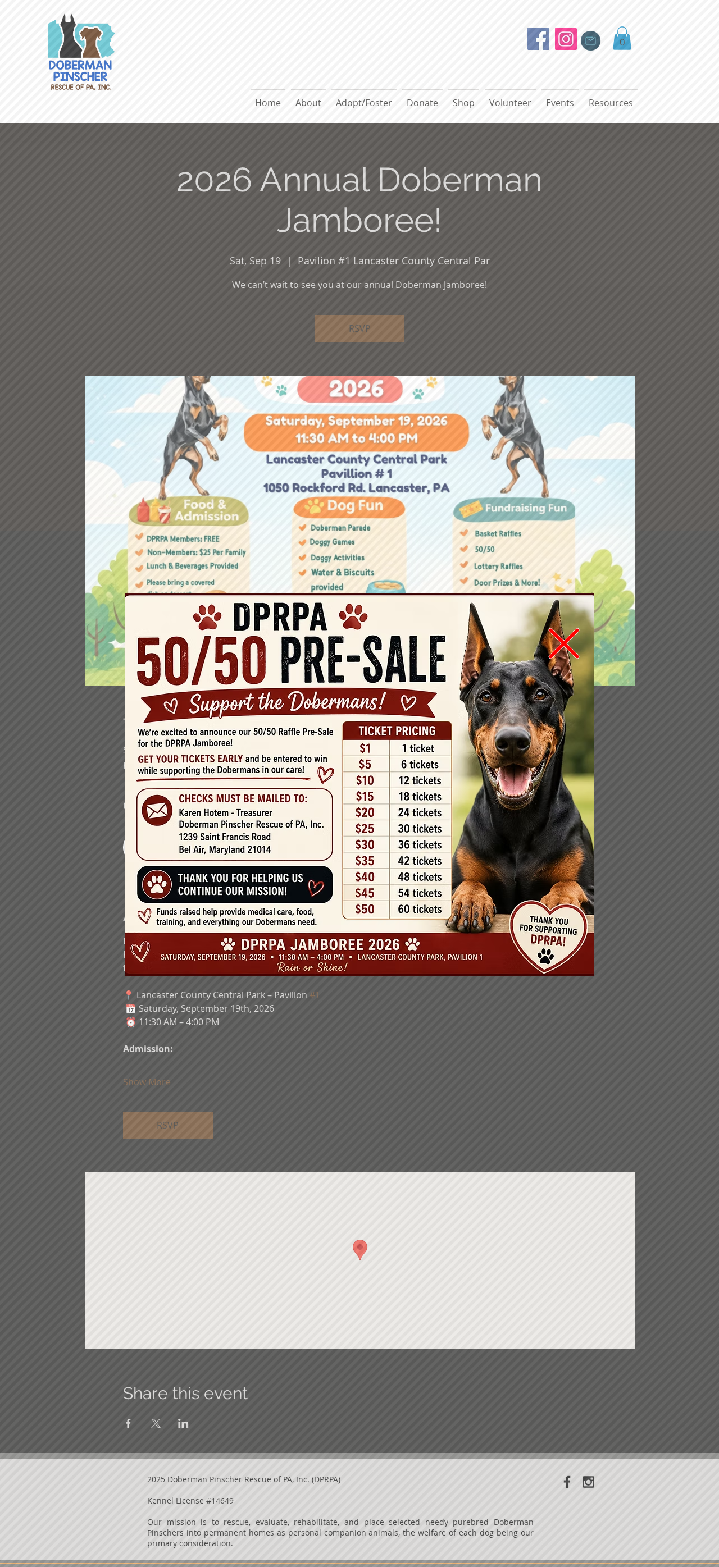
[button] (564, 643)
